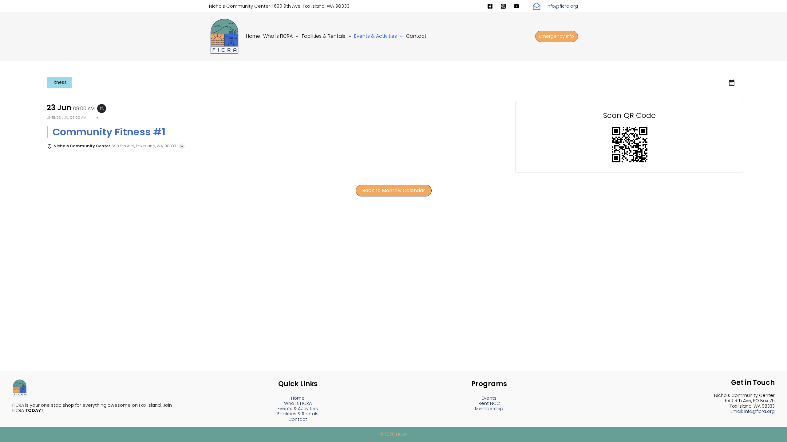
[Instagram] (503, 6)
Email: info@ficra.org (752, 411)
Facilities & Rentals (297, 414)
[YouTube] (516, 6)
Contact (297, 419)
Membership (489, 408)
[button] (296, 36)
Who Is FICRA (298, 403)
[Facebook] (490, 6)
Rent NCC (489, 403)
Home (298, 398)
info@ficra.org (562, 6)
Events (489, 398)
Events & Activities (298, 408)
